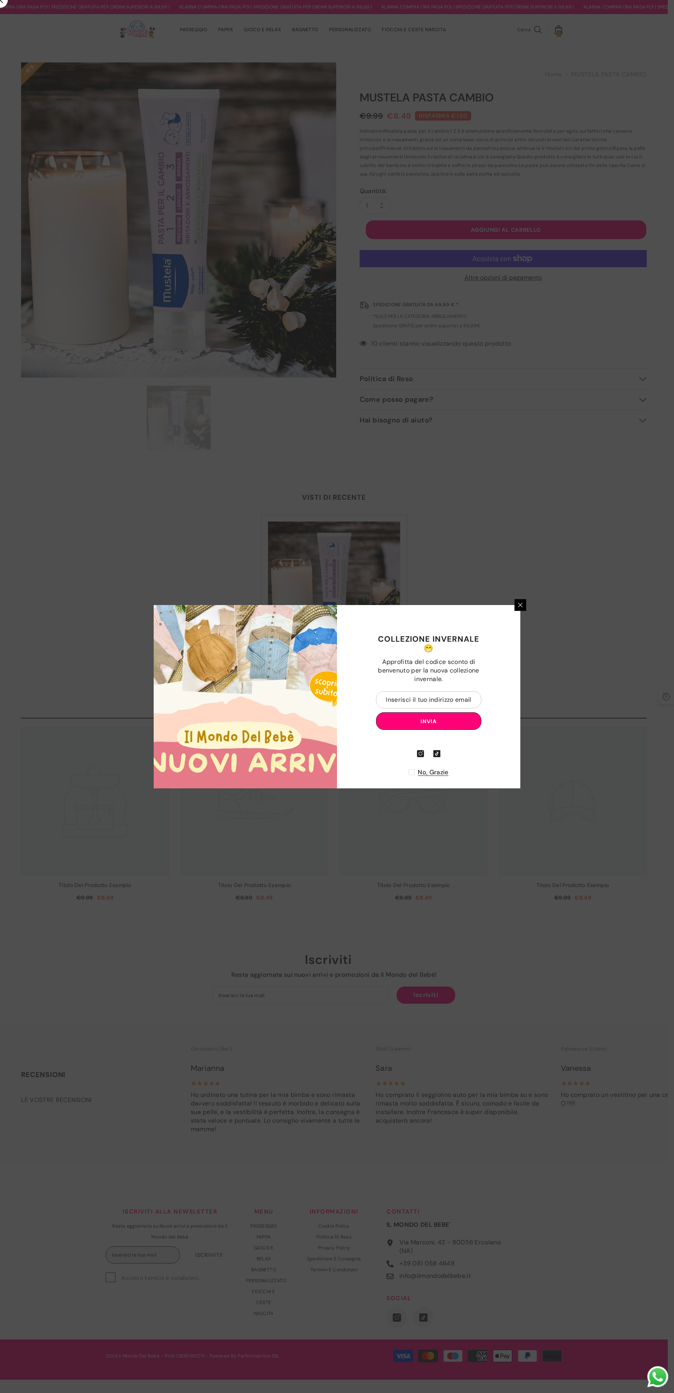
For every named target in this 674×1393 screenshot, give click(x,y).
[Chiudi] (520, 605)
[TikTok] (437, 753)
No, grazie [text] (433, 772)
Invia (428, 720)
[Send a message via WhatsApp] (658, 1377)
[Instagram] (420, 753)
